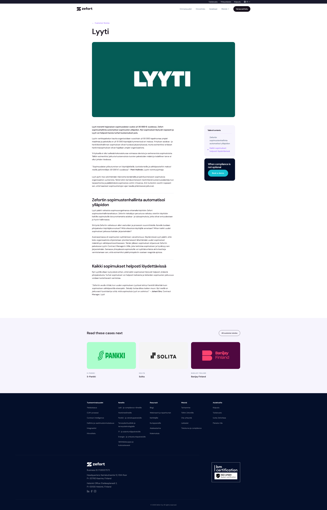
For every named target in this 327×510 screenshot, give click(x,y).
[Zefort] (84, 9)
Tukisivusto (213, 2)
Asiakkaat (213, 9)
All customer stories (229, 333)
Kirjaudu (237, 2)
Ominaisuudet (186, 9)
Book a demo (218, 173)
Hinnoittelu (200, 9)
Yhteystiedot (226, 2)
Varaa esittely (242, 9)
